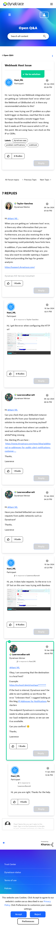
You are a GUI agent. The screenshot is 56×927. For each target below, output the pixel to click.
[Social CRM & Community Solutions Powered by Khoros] (47, 844)
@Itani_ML (12, 218)
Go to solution (32, 74)
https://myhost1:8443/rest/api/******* (27, 685)
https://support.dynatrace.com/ (20, 267)
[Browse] (10, 14)
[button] (19, 914)
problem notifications (15, 145)
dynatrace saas (20, 140)
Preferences (28, 921)
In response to (27, 320)
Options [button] (52, 55)
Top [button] (3, 842)
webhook (33, 145)
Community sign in (44, 15)
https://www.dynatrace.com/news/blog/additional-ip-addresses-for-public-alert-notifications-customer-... (28, 447)
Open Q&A (8, 55)
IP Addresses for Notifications (32, 701)
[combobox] (28, 36)
